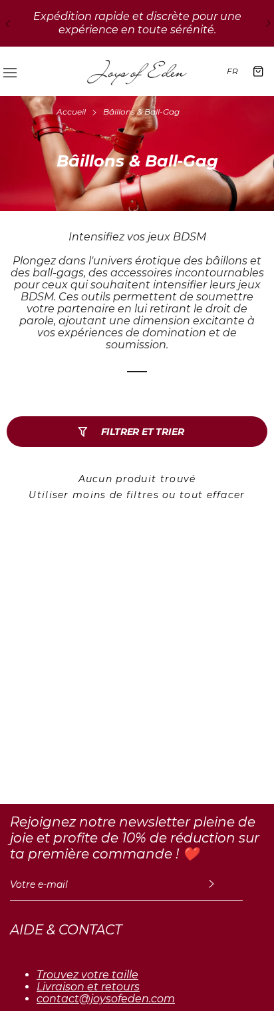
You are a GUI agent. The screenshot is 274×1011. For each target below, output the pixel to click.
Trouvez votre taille (87, 975)
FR (232, 71)
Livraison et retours (88, 987)
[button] (6, 23)
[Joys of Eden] (137, 71)
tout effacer (212, 495)
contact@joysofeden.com (106, 999)
